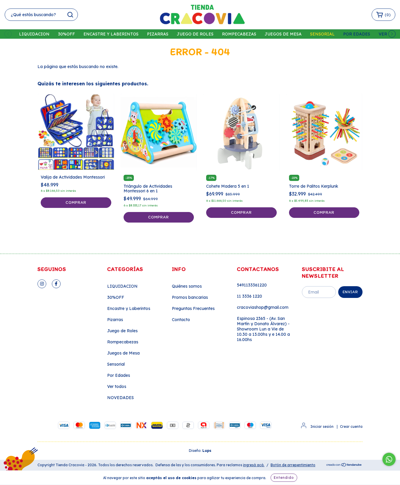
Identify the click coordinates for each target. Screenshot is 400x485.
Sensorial (322, 34)
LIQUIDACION (34, 34)
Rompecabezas (239, 34)
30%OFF (66, 34)
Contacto (181, 319)
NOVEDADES (120, 397)
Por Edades (356, 34)
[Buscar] (70, 14)
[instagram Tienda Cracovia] (41, 283)
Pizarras (157, 34)
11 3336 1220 (249, 296)
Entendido (284, 477)
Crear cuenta (351, 426)
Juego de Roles (195, 34)
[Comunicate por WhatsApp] (389, 459)
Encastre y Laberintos (111, 34)
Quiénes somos (187, 286)
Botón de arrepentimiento (293, 465)
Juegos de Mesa (283, 34)
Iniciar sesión (322, 426)
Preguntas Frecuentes (193, 308)
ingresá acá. (253, 465)
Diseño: (200, 450)
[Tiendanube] (344, 465)
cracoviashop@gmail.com (262, 307)
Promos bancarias (190, 297)
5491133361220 (252, 285)
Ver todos (116, 386)
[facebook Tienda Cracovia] (56, 283)
